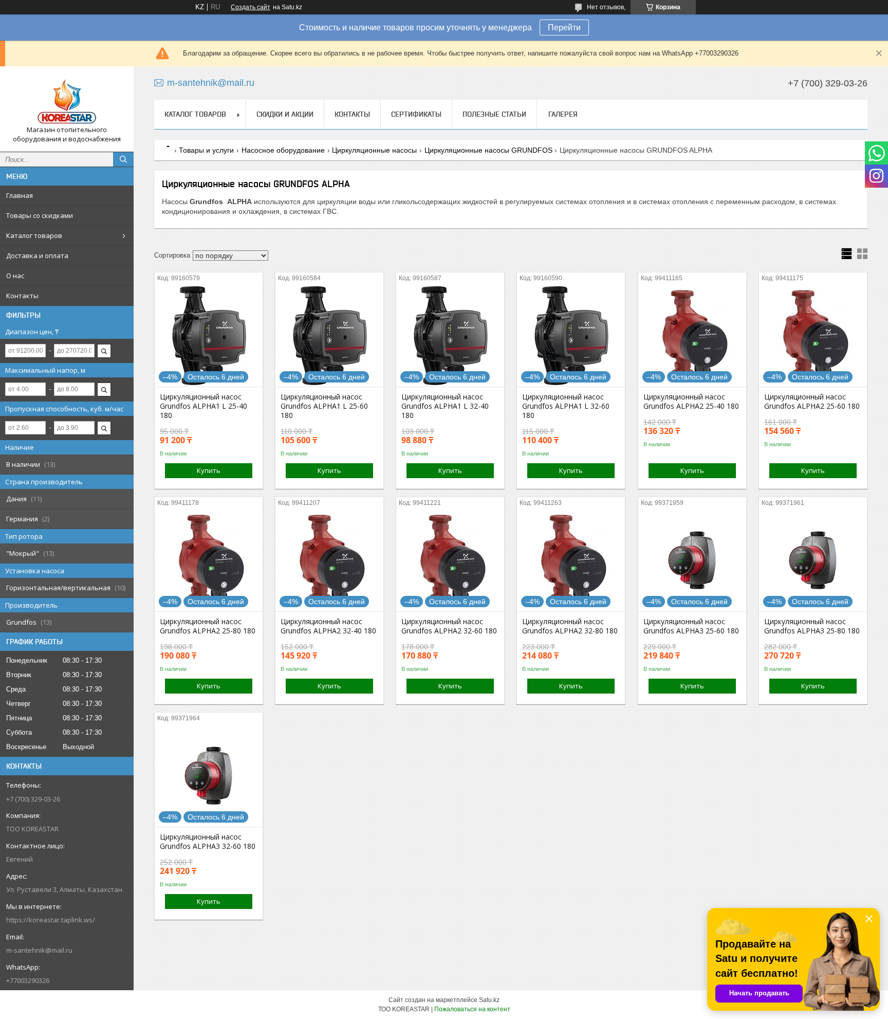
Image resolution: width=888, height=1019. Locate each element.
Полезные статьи (494, 114)
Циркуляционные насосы (374, 150)
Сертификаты (416, 114)
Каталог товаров (34, 235)
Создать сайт (250, 7)
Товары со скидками (39, 215)
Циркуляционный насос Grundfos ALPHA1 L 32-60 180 (565, 406)
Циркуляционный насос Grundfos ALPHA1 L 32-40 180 (445, 406)
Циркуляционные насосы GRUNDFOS (488, 150)
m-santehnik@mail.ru (39, 950)
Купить (208, 470)
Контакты (22, 295)
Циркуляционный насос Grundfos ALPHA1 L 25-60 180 (324, 406)
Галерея (563, 114)
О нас (15, 275)
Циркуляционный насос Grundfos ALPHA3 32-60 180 (207, 841)
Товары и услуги (206, 150)
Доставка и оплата (37, 255)
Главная (19, 195)
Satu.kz (489, 1000)
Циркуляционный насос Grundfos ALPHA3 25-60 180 (691, 626)
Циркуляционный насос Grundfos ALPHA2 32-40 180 (328, 626)
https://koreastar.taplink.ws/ (50, 919)
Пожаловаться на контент (472, 1009)
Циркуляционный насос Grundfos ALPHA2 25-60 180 (812, 401)
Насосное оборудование (283, 150)
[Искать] (123, 159)
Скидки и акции (284, 114)
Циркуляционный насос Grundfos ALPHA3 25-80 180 (812, 626)
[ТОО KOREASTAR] (67, 99)
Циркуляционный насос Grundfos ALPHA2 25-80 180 (207, 626)
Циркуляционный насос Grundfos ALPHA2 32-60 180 (449, 626)
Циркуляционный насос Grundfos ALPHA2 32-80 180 (570, 626)
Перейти (564, 27)
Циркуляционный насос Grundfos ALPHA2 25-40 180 (691, 401)
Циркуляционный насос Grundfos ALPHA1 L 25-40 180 (203, 406)
